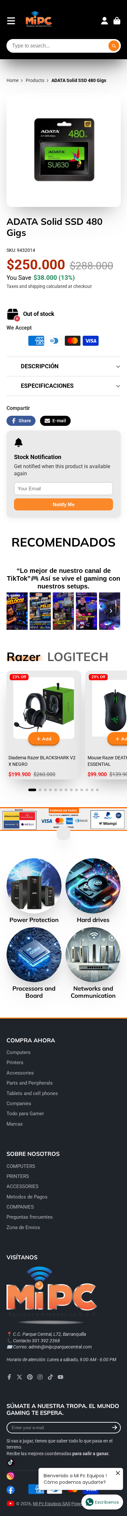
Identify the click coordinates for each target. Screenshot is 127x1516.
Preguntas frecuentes (30, 1217)
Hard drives (93, 890)
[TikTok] (50, 1377)
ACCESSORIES (22, 1186)
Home (13, 80)
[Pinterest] (30, 1377)
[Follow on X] (19, 1377)
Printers (15, 1062)
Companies (19, 1103)
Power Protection (34, 890)
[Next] (111, 610)
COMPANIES (20, 1207)
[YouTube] (61, 1377)
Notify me (64, 504)
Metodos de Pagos (27, 1197)
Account (104, 21)
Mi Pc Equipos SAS (51, 1503)
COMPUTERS (21, 1166)
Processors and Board (34, 963)
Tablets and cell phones (32, 1093)
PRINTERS (18, 1176)
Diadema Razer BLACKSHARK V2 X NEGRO (43, 724)
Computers (19, 1052)
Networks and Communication (93, 963)
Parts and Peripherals (30, 1083)
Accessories (20, 1073)
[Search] (114, 45)
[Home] (38, 20)
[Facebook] (9, 1377)
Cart (117, 21)
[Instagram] (40, 1377)
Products (35, 80)
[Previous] (16, 610)
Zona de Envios (23, 1227)
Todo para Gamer (25, 1114)
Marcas (15, 1124)
